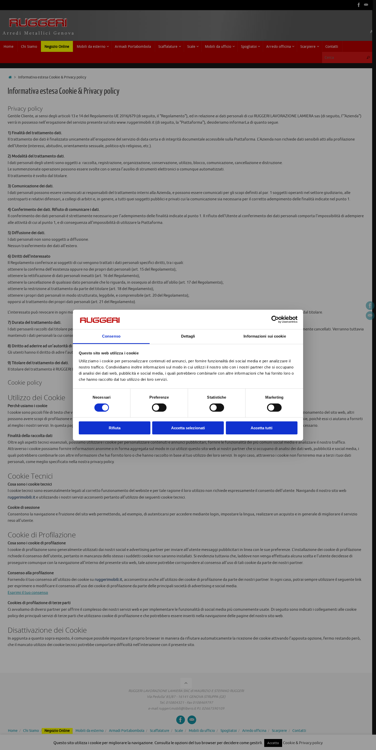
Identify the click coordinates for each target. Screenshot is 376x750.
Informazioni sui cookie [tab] (265, 336)
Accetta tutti (261, 428)
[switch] (159, 407)
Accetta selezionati (188, 428)
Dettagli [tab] (188, 336)
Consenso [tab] (111, 336)
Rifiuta (114, 428)
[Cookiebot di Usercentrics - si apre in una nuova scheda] (275, 319)
